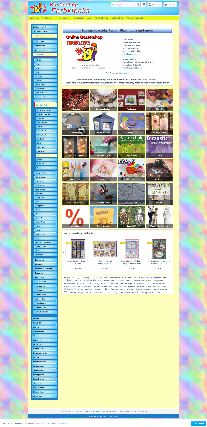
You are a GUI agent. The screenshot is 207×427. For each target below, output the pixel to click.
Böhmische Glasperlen (43, 242)
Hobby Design (95, 284)
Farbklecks (70, 10)
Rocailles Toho (41, 89)
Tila (38, 155)
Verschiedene (41, 164)
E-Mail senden (128, 54)
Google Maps (128, 73)
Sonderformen (41, 246)
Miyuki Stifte (102, 278)
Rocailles (39, 80)
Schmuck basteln (40, 318)
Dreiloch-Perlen (41, 173)
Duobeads (40, 119)
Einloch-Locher (161, 277)
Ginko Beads (41, 127)
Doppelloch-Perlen (42, 105)
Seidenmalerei (39, 370)
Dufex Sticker (138, 281)
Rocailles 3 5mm (159, 286)
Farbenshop (38, 344)
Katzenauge (40, 197)
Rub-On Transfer (92, 292)
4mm (37, 64)
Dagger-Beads (40, 177)
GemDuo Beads (42, 123)
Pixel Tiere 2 (108, 286)
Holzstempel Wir (89, 278)
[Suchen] (137, 4)
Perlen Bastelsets (41, 312)
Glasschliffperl (127, 289)
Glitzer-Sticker (110, 280)
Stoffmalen (37, 383)
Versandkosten (101, 18)
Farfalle (38, 101)
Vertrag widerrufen (135, 18)
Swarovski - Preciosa (43, 97)
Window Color (38, 387)
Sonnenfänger (41, 222)
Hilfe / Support (63, 18)
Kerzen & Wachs (39, 349)
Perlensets (39, 255)
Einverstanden (198, 423)
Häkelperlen (39, 260)
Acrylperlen (39, 41)
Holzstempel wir (129, 292)
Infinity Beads (41, 135)
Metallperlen (39, 299)
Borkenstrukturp (85, 286)
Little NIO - (97, 287)
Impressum (79, 18)
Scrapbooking (38, 366)
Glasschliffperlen (41, 93)
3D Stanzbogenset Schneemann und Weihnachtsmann (158, 262)
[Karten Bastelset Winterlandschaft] (76, 249)
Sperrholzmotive (136, 286)
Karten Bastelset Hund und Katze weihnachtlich (131, 262)
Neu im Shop (48, 18)
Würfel (38, 250)
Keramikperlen (40, 303)
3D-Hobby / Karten (40, 31)
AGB (89, 18)
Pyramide (40, 160)
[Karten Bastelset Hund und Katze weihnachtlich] (131, 249)
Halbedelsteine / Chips (43, 268)
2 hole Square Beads (44, 110)
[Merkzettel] (143, 4)
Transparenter (158, 281)
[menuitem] (125, 4)
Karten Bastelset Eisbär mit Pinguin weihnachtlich (104, 262)
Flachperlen (40, 206)
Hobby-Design (110, 289)
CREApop (37, 336)
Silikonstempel (73, 280)
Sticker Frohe (69, 284)
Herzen (38, 210)
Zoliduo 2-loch (41, 168)
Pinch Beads (40, 181)
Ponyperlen (39, 218)
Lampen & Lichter (40, 353)
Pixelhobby (37, 323)
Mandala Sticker (82, 284)
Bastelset (127, 277)
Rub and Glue (121, 286)
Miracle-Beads (40, 189)
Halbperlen (38, 264)
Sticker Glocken (143, 289)
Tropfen (38, 230)
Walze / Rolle (40, 234)
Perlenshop (38, 36)
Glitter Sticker (146, 277)
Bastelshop (64, 4)
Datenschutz (117, 18)
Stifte (37, 202)
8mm (37, 72)
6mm (37, 68)
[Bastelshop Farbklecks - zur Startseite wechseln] (38, 8)
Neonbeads (39, 193)
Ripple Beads (40, 185)
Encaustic (37, 340)
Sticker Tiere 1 (93, 280)
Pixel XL (36, 327)
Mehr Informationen (60, 423)
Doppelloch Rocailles (44, 114)
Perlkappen (39, 290)
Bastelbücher (38, 331)
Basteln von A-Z (39, 27)
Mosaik (36, 357)
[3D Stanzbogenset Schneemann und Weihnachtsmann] (158, 249)
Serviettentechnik (40, 379)
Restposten (37, 396)
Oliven (38, 214)
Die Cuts (103, 293)
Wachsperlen (39, 46)
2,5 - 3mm (39, 60)
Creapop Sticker (74, 289)
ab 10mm (39, 76)
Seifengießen (38, 375)
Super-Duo (40, 143)
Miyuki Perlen (40, 84)
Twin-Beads (41, 151)
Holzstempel (76, 278)
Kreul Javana (147, 292)
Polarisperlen (39, 286)
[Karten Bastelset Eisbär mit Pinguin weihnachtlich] (103, 249)
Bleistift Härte (109, 283)
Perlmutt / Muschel (42, 294)
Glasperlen (39, 54)
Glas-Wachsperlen (41, 50)
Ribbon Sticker (152, 284)
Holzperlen (38, 273)
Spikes (38, 226)
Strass (38, 238)
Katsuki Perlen (40, 281)
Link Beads (40, 139)
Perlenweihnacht (41, 307)
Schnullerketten (39, 362)
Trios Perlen (41, 147)
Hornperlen (39, 277)
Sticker (67, 278)
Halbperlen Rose (42, 131)
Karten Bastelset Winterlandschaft (77, 262)
